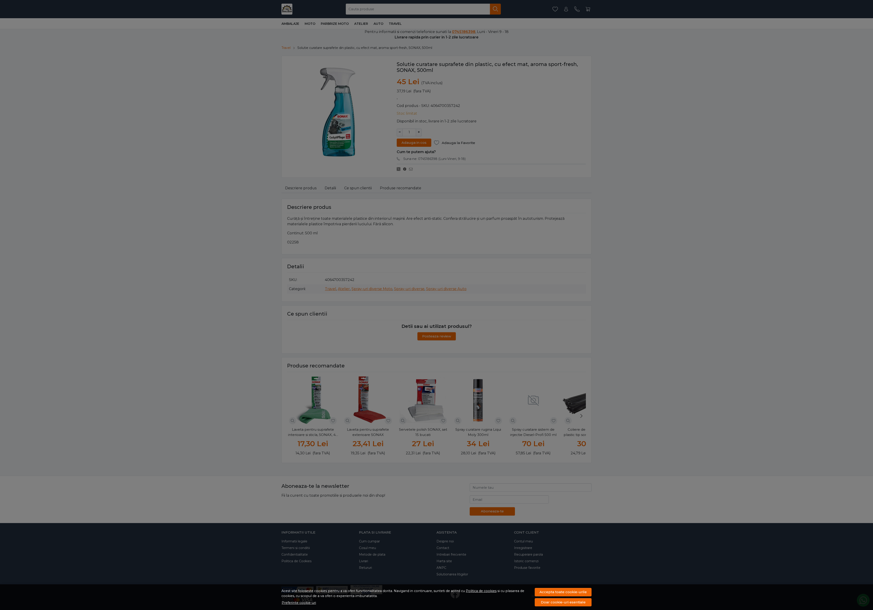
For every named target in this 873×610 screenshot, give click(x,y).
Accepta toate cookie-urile (563, 592)
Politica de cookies (481, 591)
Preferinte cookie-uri (299, 603)
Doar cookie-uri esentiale (563, 602)
